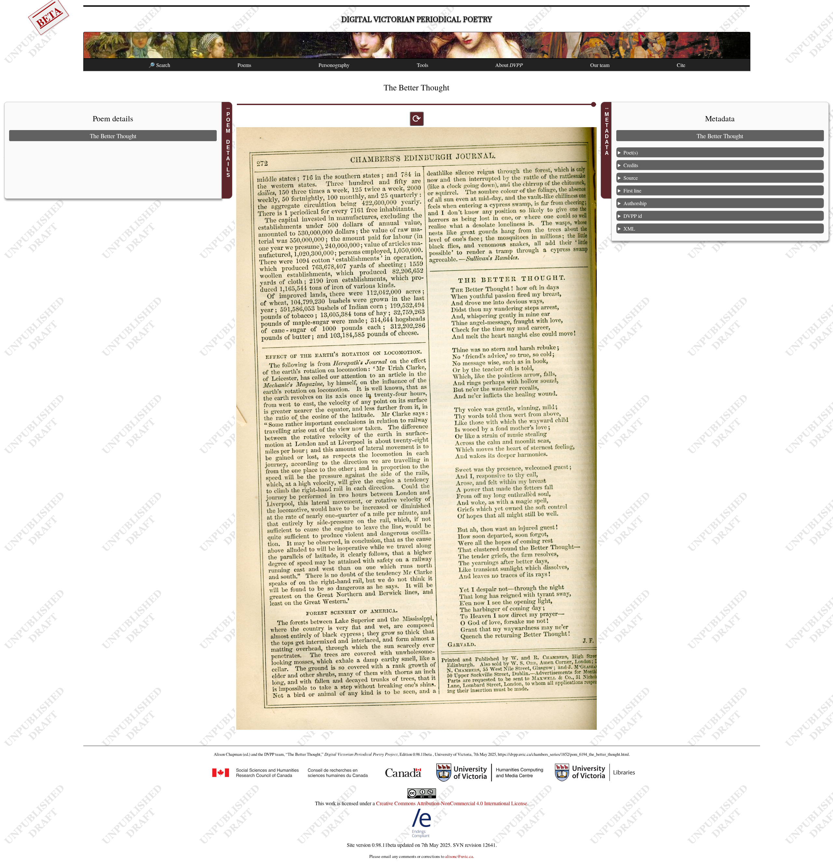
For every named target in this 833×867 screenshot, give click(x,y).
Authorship (635, 203)
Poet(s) (630, 152)
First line (632, 190)
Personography (334, 64)
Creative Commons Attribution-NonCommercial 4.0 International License (451, 803)
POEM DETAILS (228, 145)
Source (630, 177)
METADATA (607, 134)
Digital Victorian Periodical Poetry (416, 19)
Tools (422, 64)
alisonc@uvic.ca (459, 856)
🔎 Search (159, 64)
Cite (681, 64)
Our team (599, 64)
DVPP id (632, 215)
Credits (630, 165)
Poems (244, 64)
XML (629, 228)
